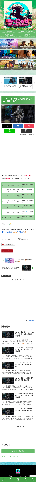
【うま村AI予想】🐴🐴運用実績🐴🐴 (13, 232)
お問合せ (9, 476)
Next (35, 83)
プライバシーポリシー (26, 476)
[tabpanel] (10, 82)
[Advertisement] (18, 154)
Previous (1, 83)
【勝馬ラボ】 (7, 275)
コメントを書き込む (18, 451)
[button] (26, 131)
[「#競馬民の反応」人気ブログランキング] (8, 245)
